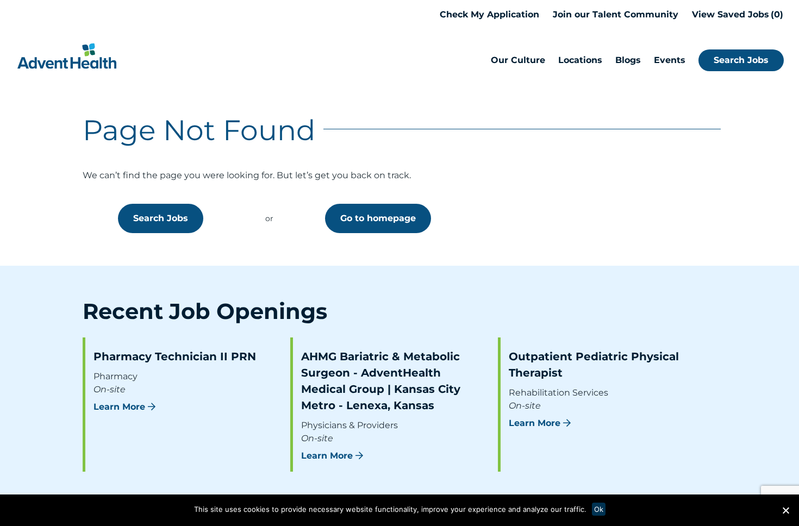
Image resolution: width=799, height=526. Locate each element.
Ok (598, 509)
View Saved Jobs (736, 14)
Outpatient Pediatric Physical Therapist (594, 364)
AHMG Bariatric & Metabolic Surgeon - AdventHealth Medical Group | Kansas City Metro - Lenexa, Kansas (380, 381)
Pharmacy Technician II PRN (174, 356)
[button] (785, 510)
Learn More (119, 407)
